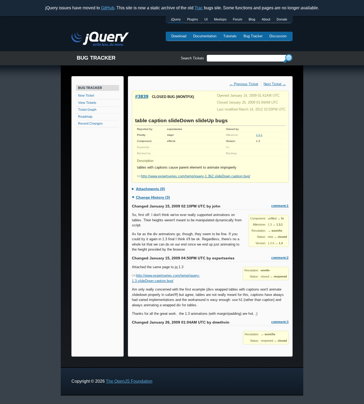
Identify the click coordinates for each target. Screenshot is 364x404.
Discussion (277, 36)
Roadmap (85, 117)
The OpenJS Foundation (129, 381)
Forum (237, 19)
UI (206, 19)
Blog (252, 19)
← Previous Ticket (243, 84)
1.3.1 (259, 134)
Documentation (204, 36)
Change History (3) (153, 197)
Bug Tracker (253, 36)
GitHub (107, 8)
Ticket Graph (87, 110)
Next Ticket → (275, 84)
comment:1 (280, 206)
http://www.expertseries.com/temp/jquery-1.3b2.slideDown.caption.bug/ (195, 176)
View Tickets (87, 103)
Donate (282, 19)
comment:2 (280, 258)
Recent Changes (90, 123)
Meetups (220, 19)
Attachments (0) (150, 189)
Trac (199, 8)
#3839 (141, 96)
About (266, 19)
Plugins (192, 19)
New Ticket (86, 95)
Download (178, 36)
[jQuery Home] (100, 40)
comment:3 (280, 322)
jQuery (176, 19)
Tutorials (230, 36)
